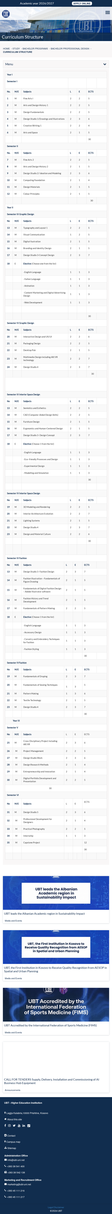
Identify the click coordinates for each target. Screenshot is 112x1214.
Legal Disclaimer (56, 1207)
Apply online (82, 3)
